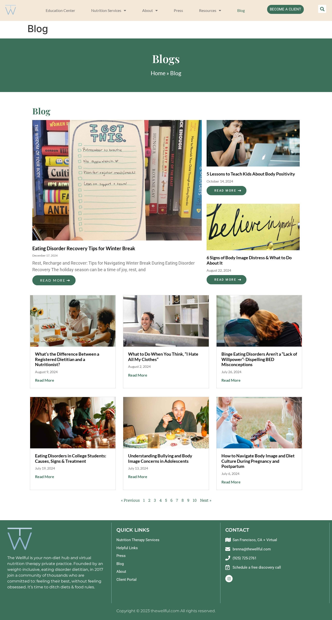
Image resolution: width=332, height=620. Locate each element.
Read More (52, 280)
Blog (241, 10)
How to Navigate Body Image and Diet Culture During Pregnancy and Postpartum (258, 461)
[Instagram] (229, 578)
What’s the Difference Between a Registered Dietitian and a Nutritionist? (67, 359)
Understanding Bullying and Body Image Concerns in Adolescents (160, 458)
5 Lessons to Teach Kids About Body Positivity (251, 173)
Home (158, 73)
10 (195, 500)
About (147, 10)
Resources (207, 10)
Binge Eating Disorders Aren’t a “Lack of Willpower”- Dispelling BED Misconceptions (259, 359)
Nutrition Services (106, 10)
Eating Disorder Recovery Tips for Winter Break (83, 248)
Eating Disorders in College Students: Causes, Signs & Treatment (70, 458)
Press (178, 10)
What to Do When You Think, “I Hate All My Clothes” (163, 356)
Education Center (60, 10)
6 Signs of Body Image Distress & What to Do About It (249, 260)
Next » (205, 500)
